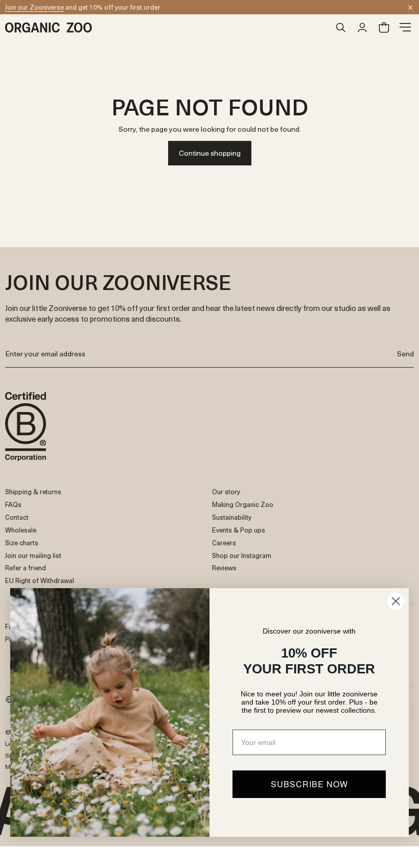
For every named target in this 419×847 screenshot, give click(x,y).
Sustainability (231, 517)
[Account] (362, 27)
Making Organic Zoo (242, 504)
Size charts (21, 542)
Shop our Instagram (241, 555)
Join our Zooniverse (34, 7)
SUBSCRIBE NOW (309, 784)
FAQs (13, 504)
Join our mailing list (33, 555)
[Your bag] (383, 27)
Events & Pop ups (238, 530)
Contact (17, 517)
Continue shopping (210, 153)
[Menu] (405, 27)
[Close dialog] (396, 601)
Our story (226, 491)
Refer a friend (25, 567)
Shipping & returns (33, 491)
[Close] (410, 7)
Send (405, 353)
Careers (224, 542)
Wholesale (20, 530)
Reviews (224, 567)
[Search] (340, 27)
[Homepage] (167, 27)
